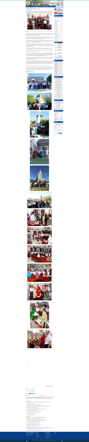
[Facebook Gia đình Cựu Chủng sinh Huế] (58, 9)
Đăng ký (62, 134)
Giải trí (56, 30)
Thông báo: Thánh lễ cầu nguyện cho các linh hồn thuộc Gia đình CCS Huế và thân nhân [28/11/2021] (37, 427)
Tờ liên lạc (37, 6)
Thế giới (56, 23)
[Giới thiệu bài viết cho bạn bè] (50, 10)
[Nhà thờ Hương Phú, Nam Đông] (59, 87)
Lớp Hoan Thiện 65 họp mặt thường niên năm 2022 (32, 421)
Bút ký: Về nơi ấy (28, 403)
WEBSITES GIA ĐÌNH (57, 100)
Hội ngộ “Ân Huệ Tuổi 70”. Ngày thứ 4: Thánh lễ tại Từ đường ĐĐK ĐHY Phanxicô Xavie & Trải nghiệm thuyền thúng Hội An (58, 56)
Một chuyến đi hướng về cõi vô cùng (31, 407)
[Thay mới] (61, 130)
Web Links (56, 40)
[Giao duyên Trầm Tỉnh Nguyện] (58, 108)
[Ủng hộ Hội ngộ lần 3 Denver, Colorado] (59, 91)
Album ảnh (47, 6)
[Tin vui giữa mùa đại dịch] (58, 85)
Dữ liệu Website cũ (38, 436)
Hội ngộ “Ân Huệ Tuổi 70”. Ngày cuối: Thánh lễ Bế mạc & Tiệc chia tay (58, 53)
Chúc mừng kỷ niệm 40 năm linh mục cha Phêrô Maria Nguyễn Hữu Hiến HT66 (35, 417)
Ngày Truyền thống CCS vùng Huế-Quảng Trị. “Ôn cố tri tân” (58, 45)
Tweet (33, 393)
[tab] (56, 42)
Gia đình (56, 24)
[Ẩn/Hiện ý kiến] (38, 395)
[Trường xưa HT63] (58, 107)
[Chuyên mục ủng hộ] (58, 78)
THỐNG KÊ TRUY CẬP (57, 110)
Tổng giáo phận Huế (48, 435)
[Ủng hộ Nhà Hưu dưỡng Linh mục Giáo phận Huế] (59, 81)
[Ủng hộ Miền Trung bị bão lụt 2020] (59, 83)
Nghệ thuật (56, 27)
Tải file (34, 6)
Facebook (30, 393)
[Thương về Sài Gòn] (58, 80)
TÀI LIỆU (55, 60)
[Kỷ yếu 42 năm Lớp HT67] (58, 106)
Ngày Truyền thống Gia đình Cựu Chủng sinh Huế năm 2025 (58, 47)
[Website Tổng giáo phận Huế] (58, 102)
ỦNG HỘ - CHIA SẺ (56, 76)
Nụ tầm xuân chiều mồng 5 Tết (30, 413)
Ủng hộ (40, 6)
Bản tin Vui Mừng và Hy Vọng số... (58, 63)
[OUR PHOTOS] (59, 101)
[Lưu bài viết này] (52, 10)
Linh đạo (56, 20)
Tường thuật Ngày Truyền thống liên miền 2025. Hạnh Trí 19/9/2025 (58, 50)
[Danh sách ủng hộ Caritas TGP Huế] (59, 96)
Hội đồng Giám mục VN (48, 436)
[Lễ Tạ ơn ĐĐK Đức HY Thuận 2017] (59, 93)
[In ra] (51, 10)
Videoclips (43, 6)
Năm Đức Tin (37, 435)
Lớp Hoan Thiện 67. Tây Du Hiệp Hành (31, 410)
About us (51, 6)
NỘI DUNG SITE (56, 15)
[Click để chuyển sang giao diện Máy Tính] (28, 441)
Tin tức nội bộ (56, 17)
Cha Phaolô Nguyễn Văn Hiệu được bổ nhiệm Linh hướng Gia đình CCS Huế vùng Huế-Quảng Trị (37, 406)
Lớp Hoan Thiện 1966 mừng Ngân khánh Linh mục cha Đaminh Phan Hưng (35, 420)
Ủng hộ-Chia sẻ (57, 34)
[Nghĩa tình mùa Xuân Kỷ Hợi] (58, 88)
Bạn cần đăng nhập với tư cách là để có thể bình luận (35, 397)
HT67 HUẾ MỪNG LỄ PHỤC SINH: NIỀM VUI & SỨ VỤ (32, 424)
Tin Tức (31, 6)
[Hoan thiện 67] (58, 105)
